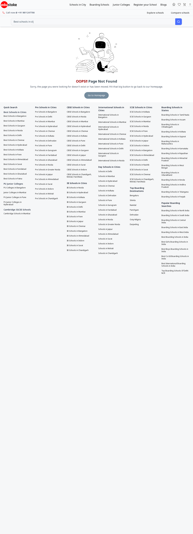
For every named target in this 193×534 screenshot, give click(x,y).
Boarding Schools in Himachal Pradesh (174, 159)
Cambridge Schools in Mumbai (17, 213)
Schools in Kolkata (106, 191)
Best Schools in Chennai (14, 140)
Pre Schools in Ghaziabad (46, 160)
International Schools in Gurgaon (108, 154)
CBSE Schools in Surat (76, 165)
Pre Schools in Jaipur (44, 174)
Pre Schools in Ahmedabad (47, 179)
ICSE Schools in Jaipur (139, 141)
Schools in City (78, 4)
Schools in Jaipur (105, 229)
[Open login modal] (174, 4)
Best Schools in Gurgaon (14, 126)
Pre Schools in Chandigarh (46, 198)
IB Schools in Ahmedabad (78, 236)
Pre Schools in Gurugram (46, 150)
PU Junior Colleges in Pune (15, 197)
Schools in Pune (105, 200)
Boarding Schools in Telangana (174, 192)
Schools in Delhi (105, 171)
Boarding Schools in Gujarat (173, 136)
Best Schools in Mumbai (14, 121)
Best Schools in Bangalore (15, 116)
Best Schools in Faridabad (15, 169)
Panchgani (134, 210)
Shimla (133, 200)
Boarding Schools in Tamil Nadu (175, 115)
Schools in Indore (106, 243)
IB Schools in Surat (75, 245)
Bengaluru (134, 195)
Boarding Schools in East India (174, 227)
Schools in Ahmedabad (108, 234)
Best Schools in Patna (13, 178)
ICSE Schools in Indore (139, 145)
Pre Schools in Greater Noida (47, 169)
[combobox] (93, 22)
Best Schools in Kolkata (14, 150)
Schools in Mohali (106, 248)
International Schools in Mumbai (112, 122)
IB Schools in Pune (75, 216)
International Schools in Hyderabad (108, 128)
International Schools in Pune (110, 144)
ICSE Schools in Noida (139, 126)
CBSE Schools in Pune (76, 141)
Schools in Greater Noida (109, 224)
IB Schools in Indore (75, 240)
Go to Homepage (96, 95)
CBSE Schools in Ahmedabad (79, 160)
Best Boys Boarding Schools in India (174, 250)
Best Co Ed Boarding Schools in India (175, 257)
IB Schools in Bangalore (77, 231)
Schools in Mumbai (106, 176)
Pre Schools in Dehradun (45, 141)
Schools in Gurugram (107, 205)
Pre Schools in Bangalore (46, 112)
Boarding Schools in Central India (173, 221)
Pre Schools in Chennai (45, 131)
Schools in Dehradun (107, 195)
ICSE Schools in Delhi (139, 160)
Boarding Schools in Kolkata (173, 132)
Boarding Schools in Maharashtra (170, 142)
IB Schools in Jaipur (75, 221)
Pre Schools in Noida (44, 165)
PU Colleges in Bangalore (15, 188)
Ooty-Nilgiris (135, 219)
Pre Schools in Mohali (44, 194)
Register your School (145, 4)
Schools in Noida (105, 219)
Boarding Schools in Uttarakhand (170, 173)
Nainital (133, 205)
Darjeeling (134, 224)
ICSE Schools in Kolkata (140, 112)
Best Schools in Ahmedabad (16, 159)
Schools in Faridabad (107, 210)
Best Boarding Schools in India (174, 237)
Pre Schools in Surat (43, 184)
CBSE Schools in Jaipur (76, 155)
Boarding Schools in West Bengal (172, 166)
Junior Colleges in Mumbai (15, 192)
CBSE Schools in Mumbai (77, 121)
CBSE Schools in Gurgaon (78, 150)
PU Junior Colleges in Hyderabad (13, 203)
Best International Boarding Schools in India (173, 264)
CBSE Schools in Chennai (77, 131)
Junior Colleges (121, 4)
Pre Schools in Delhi (43, 117)
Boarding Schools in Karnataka (174, 148)
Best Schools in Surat (13, 164)
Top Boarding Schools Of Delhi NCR (174, 272)
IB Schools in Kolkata (76, 197)
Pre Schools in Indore (44, 189)
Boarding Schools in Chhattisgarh (170, 125)
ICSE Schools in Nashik (139, 165)
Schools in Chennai (106, 186)
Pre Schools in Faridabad (46, 155)
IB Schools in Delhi (75, 207)
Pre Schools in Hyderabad (46, 126)
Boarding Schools (99, 4)
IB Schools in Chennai (76, 226)
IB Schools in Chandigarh (78, 250)
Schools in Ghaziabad (107, 215)
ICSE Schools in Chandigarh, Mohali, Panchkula (142, 180)
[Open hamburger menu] (190, 4)
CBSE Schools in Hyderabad (79, 126)
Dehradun (134, 215)
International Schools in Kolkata (111, 139)
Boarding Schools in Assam (173, 120)
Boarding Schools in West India (175, 232)
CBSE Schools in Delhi (76, 145)
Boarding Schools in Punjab (173, 197)
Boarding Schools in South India (175, 215)
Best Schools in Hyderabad (15, 145)
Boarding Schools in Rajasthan (174, 153)
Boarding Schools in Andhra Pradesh (173, 186)
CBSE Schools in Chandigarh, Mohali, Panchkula (79, 175)
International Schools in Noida (111, 160)
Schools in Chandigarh (108, 253)
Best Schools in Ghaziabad (15, 174)
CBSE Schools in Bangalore (78, 112)
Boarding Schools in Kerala (173, 180)
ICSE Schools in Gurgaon (140, 117)
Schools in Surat (105, 239)
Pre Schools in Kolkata (44, 136)
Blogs (163, 4)
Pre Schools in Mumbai (45, 121)
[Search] (178, 21)
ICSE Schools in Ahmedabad (142, 155)
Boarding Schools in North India (175, 210)
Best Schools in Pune (13, 154)
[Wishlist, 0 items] (179, 4)
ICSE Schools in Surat (139, 169)
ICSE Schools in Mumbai (140, 121)
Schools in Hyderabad (107, 181)
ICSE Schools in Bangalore (141, 150)
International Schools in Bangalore (108, 116)
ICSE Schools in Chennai (140, 174)
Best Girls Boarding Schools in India (174, 243)
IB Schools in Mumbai (76, 212)
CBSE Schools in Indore (77, 169)
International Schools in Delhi (110, 148)
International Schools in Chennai (112, 134)
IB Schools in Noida (75, 188)
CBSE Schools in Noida (76, 117)
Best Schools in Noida (13, 130)
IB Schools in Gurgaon (76, 202)
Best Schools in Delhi (13, 135)
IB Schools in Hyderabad (77, 192)
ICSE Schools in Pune (139, 131)
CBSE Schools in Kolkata (77, 136)
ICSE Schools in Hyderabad (141, 136)
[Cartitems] (185, 4)
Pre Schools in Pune (43, 145)
